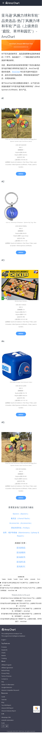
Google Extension (6, 687)
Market (3, 655)
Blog (2, 702)
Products (4, 647)
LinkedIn (32, 579)
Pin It (38, 579)
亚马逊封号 (21, 557)
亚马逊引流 (21, 562)
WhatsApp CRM (6, 717)
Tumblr (16, 579)
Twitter (4, 579)
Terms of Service (6, 676)
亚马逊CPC (21, 566)
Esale (3, 723)
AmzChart (16, 71)
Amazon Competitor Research (10, 690)
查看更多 (21, 174)
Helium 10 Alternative (7, 684)
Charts (3, 653)
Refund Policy (5, 670)
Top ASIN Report (6, 705)
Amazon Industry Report (8, 711)
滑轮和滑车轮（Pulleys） (21, 528)
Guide (3, 697)
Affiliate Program (6, 665)
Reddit (10, 579)
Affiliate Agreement (7, 668)
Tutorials (4, 699)
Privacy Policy (5, 673)
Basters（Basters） (21, 514)
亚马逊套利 (21, 552)
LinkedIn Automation (7, 720)
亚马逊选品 (21, 547)
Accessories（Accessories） (20, 523)
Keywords (4, 650)
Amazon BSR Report (7, 708)
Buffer (26, 579)
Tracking (4, 658)
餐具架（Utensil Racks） (21, 518)
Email (21, 579)
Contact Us (4, 679)
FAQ (2, 682)
